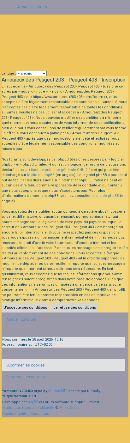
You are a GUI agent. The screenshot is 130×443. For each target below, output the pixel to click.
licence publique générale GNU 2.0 (60, 170)
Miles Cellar (69, 407)
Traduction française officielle (28, 407)
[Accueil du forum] (65, 43)
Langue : (9, 73)
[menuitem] (23, 365)
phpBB (33, 402)
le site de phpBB (41, 175)
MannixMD (57, 391)
